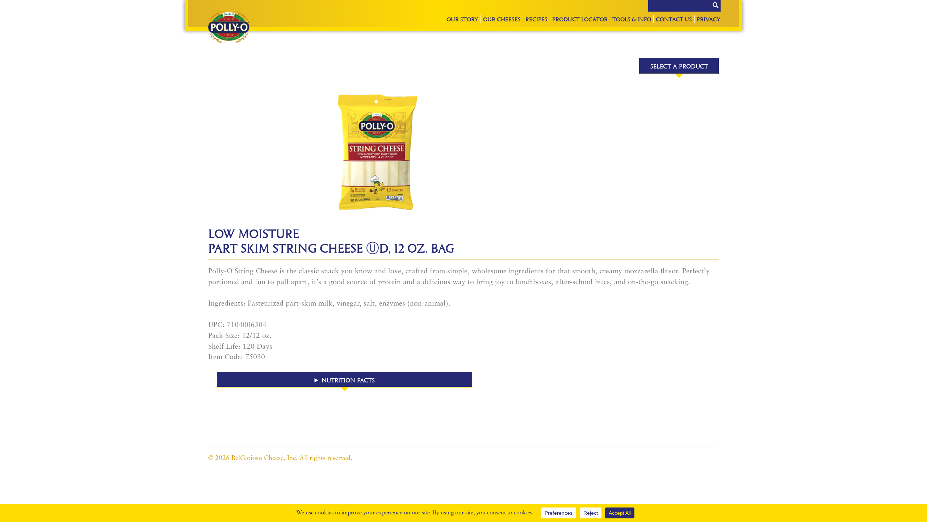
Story (462, 19)
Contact (674, 19)
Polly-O (228, 27)
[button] (344, 380)
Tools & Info (631, 19)
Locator (580, 19)
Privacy (709, 19)
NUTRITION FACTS (348, 380)
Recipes (536, 19)
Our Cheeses (502, 19)
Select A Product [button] (679, 66)
